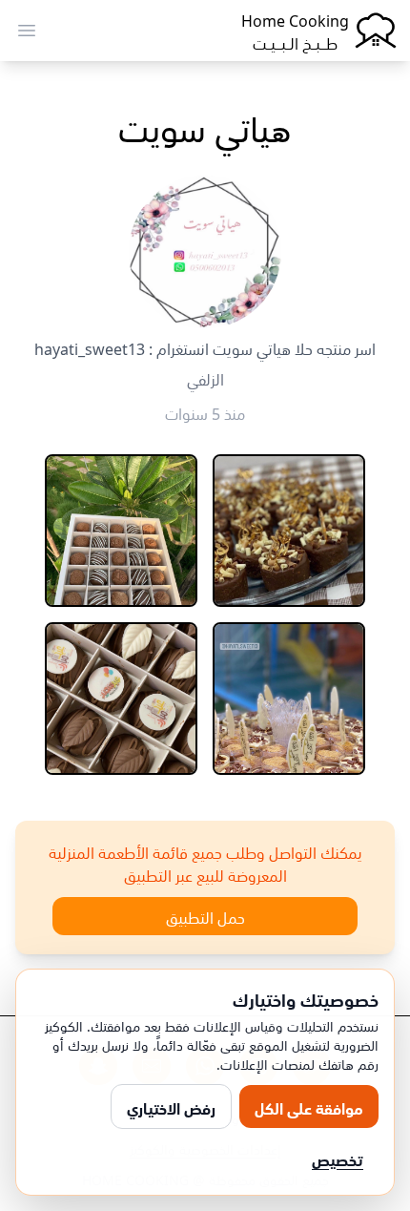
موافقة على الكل (309, 1107)
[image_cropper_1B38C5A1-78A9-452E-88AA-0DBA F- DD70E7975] (121, 530)
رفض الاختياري (171, 1107)
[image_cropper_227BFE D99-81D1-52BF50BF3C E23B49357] (289, 530)
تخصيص (337, 1158)
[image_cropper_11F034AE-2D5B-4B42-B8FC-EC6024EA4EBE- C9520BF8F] (289, 698)
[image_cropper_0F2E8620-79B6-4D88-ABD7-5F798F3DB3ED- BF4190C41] (121, 698)
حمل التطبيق (205, 916)
